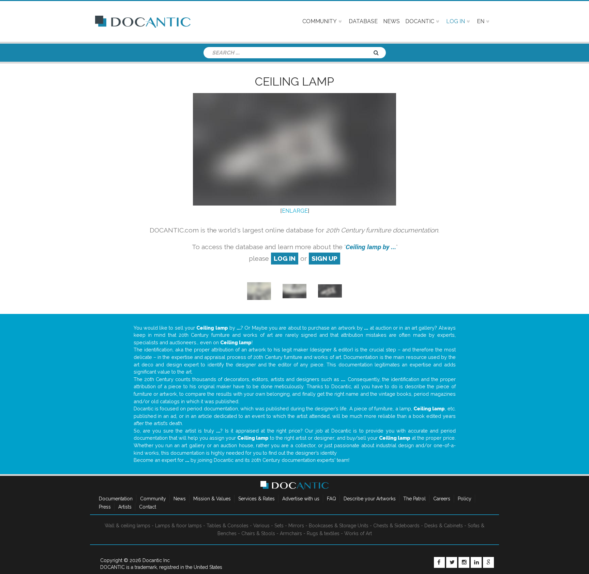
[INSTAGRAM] (463, 562)
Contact (147, 507)
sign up (324, 258)
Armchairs (291, 533)
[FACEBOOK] (439, 562)
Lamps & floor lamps (178, 525)
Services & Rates (256, 498)
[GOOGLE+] (488, 562)
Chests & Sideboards (396, 525)
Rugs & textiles (323, 533)
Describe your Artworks (370, 498)
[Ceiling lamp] (330, 290)
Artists (125, 507)
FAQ (331, 498)
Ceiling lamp (294, 81)
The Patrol (414, 498)
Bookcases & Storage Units (338, 525)
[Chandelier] (259, 290)
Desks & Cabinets (443, 525)
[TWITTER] (451, 562)
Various (261, 525)
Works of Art (358, 533)
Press (105, 507)
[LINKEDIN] (476, 562)
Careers (441, 498)
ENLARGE (295, 211)
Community (153, 498)
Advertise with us (300, 498)
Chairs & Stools (258, 533)
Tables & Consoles (227, 525)
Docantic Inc (156, 560)
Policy (464, 498)
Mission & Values (212, 498)
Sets (279, 525)
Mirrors (296, 525)
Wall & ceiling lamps (127, 525)
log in (285, 258)
